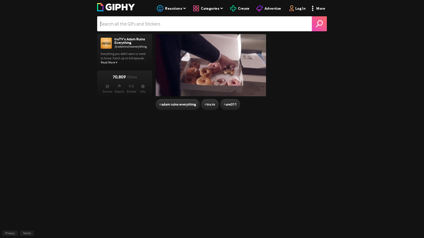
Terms (27, 233)
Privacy (10, 233)
